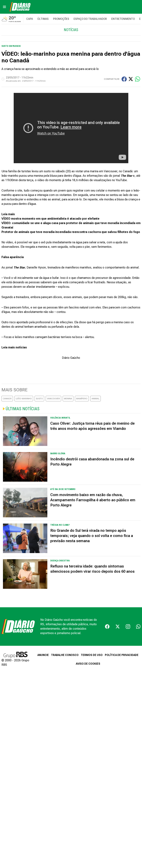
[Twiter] (117, 626)
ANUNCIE (43, 655)
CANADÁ (7, 398)
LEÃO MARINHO (24, 398)
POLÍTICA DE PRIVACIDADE (121, 655)
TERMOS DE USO (92, 655)
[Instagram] (128, 626)
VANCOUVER (53, 398)
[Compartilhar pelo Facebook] (124, 79)
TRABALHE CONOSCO (65, 655)
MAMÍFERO (81, 398)
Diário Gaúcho (71, 358)
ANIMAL (95, 398)
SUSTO (39, 398)
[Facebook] (107, 626)
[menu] (4, 7)
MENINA (68, 398)
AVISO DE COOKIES (88, 663)
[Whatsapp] (138, 626)
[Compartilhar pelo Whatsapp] (138, 79)
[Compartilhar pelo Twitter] (130, 79)
